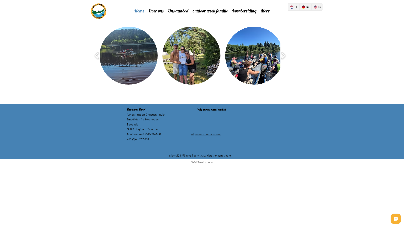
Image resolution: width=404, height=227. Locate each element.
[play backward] (96, 55)
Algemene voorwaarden (206, 134)
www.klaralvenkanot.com (215, 155)
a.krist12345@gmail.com (184, 155)
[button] (129, 56)
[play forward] (283, 55)
